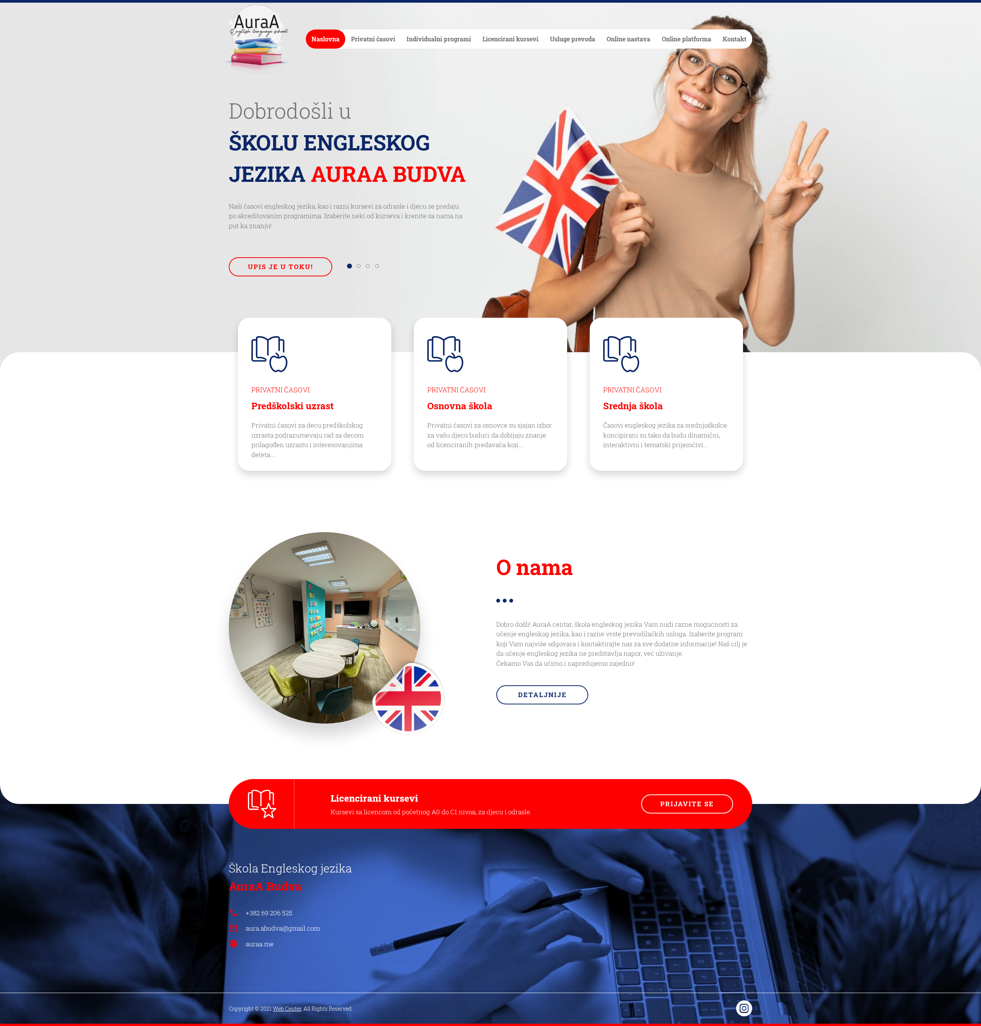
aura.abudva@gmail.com (283, 928)
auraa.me (260, 943)
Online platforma (686, 39)
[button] (349, 266)
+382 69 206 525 (269, 912)
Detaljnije (542, 694)
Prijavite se (687, 803)
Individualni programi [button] (439, 39)
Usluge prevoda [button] (572, 39)
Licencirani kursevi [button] (510, 39)
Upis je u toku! (280, 266)
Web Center (287, 1008)
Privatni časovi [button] (373, 39)
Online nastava (628, 39)
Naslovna (326, 39)
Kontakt (734, 39)
